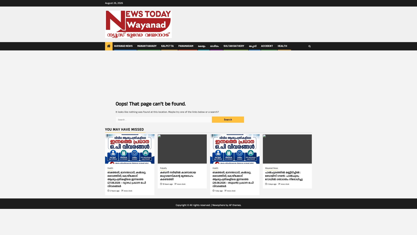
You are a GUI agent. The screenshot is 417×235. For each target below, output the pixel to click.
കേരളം (201, 46)
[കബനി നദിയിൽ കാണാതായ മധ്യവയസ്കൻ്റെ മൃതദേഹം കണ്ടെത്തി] (182, 149)
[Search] (310, 46)
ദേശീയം (214, 46)
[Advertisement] (208, 75)
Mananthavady (147, 46)
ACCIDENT (267, 46)
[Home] (109, 46)
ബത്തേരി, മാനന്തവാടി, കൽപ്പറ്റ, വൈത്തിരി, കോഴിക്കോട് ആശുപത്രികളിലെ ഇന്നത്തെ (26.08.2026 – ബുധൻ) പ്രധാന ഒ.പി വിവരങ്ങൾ (233, 179)
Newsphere (218, 205)
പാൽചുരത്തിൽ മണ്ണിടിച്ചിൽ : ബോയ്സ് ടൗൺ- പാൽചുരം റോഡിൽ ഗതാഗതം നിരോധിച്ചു (284, 176)
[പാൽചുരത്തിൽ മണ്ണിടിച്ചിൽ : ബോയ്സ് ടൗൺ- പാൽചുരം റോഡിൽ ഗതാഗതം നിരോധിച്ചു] (287, 149)
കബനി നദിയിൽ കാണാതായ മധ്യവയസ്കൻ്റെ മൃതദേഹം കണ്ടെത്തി (178, 176)
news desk (128, 190)
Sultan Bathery (233, 46)
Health (282, 46)
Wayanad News (123, 46)
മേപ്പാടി (252, 46)
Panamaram (185, 46)
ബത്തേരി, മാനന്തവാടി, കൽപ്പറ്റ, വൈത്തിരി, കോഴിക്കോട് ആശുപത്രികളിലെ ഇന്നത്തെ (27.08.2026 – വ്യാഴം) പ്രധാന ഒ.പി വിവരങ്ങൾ (127, 179)
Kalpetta (167, 46)
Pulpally (163, 168)
